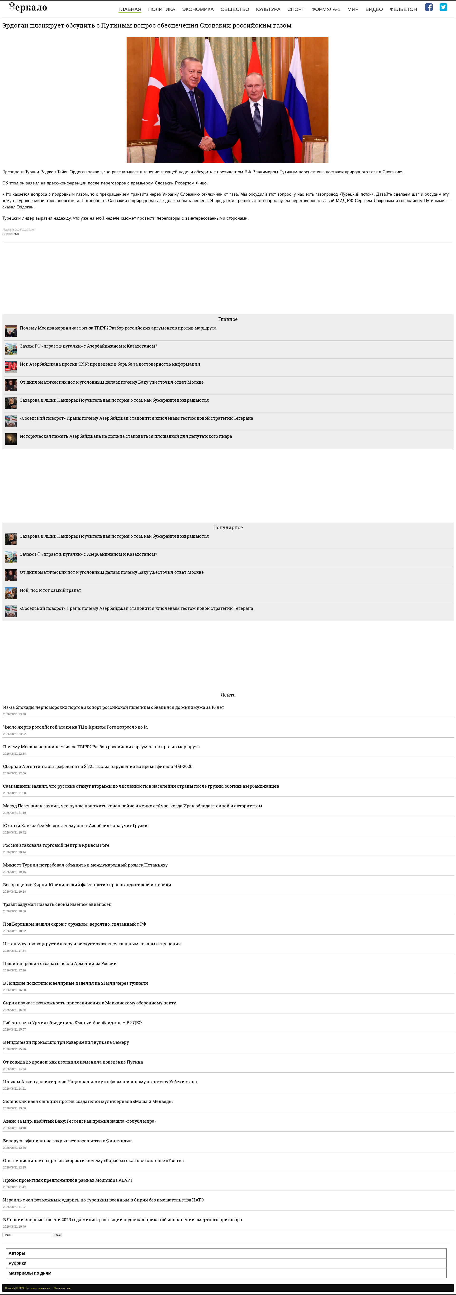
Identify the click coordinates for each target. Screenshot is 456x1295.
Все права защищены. (38, 1288)
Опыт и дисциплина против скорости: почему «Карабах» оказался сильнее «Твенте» (94, 1160)
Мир (353, 9)
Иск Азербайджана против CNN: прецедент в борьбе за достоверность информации (110, 364)
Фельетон (403, 9)
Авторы (17, 1253)
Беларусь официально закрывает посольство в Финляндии (67, 1141)
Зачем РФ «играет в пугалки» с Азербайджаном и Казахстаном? (88, 346)
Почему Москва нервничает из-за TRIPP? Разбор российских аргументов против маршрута (118, 328)
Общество (235, 9)
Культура (268, 9)
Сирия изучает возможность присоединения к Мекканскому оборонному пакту (89, 1003)
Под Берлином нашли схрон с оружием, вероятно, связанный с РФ (74, 924)
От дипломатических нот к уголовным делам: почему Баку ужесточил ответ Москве (112, 382)
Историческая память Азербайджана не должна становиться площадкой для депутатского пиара (126, 436)
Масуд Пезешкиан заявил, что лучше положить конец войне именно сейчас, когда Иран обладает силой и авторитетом (132, 806)
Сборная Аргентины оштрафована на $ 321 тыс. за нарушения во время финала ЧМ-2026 (97, 766)
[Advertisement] (144, 277)
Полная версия (62, 1288)
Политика (161, 9)
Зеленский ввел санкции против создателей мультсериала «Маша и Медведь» (88, 1101)
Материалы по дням (30, 1273)
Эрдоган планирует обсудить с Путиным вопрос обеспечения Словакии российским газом (147, 25)
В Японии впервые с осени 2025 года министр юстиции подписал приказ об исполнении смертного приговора (122, 1219)
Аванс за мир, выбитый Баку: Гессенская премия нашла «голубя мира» (79, 1121)
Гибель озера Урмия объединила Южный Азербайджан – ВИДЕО (72, 1022)
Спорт (295, 9)
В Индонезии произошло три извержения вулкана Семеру (66, 1042)
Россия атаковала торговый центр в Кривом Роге (56, 845)
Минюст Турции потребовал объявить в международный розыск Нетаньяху (85, 865)
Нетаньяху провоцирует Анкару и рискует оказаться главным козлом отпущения (92, 944)
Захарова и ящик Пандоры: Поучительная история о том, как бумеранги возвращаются (114, 400)
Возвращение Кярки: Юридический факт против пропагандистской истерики (87, 884)
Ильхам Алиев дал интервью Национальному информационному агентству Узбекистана (100, 1081)
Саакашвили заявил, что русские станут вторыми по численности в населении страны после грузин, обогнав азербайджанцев (141, 786)
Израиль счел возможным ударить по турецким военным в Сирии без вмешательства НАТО (103, 1200)
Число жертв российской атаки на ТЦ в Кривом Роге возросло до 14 (75, 727)
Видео (374, 9)
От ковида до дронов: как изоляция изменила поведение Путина (73, 1062)
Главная (130, 9)
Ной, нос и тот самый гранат (50, 590)
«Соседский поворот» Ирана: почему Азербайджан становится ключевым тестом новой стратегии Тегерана (136, 418)
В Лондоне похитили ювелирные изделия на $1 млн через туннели (75, 983)
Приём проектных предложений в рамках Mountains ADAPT (68, 1180)
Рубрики (17, 1263)
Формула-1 (326, 9)
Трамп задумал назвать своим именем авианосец (57, 904)
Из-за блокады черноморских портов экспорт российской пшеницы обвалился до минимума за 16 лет (113, 707)
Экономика (198, 9)
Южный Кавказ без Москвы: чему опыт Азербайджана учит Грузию (76, 825)
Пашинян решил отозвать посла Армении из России (60, 963)
